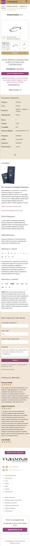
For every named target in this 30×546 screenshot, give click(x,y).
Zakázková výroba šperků (12, 505)
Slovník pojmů (8, 511)
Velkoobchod (8, 478)
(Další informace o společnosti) (11, 206)
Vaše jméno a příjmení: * (9, 323)
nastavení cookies (15, 543)
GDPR (10, 366)
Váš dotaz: (4, 347)
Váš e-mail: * (5, 331)
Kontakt (7, 483)
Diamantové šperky (12, 6)
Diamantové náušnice (11, 503)
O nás (6, 481)
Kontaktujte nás (14, 85)
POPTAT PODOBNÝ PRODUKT (15, 73)
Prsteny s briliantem (10, 508)
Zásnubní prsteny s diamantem (13, 500)
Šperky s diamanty (10, 497)
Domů (3, 6)
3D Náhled (15, 53)
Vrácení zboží (8, 492)
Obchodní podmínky (10, 475)
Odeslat (15, 360)
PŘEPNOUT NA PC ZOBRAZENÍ (15, 452)
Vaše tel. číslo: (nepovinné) (10, 339)
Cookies (7, 489)
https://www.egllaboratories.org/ (12, 210)
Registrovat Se (15, 530)
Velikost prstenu (14, 90)
